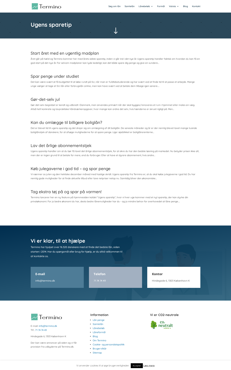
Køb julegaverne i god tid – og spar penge (70, 168)
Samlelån (130, 6)
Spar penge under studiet (55, 76)
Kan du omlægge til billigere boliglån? (66, 122)
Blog (185, 6)
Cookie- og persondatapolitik (108, 344)
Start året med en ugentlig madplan (65, 53)
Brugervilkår (100, 348)
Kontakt (196, 6)
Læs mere (149, 365)
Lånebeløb (144, 6)
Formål (161, 6)
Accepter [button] (137, 365)
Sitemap (97, 352)
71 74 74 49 (100, 280)
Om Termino (99, 340)
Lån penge (98, 319)
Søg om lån (114, 6)
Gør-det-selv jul (45, 99)
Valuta (172, 6)
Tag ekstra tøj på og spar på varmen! (66, 191)
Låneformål (99, 332)
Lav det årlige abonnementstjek (61, 145)
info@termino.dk (45, 280)
